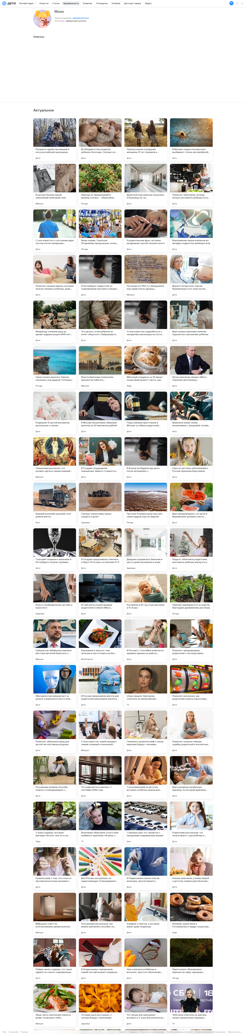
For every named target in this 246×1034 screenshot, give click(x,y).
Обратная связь (234, 1032)
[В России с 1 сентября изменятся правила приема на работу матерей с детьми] (145, 640)
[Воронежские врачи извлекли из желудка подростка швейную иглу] (191, 230)
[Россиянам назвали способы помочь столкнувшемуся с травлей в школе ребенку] (54, 777)
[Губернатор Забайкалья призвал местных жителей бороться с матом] (54, 640)
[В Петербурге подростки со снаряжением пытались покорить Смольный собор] (100, 276)
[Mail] (4, 3)
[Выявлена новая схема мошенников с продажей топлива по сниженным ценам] (191, 413)
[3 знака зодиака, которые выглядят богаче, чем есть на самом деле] (54, 823)
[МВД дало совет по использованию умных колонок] (54, 914)
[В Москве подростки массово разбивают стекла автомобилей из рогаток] (191, 139)
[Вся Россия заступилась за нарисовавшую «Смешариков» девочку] (100, 868)
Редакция (133, 1032)
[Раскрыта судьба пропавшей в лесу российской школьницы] (54, 139)
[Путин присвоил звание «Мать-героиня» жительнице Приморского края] (191, 367)
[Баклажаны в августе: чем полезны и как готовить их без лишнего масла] (100, 640)
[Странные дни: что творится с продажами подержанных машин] (145, 823)
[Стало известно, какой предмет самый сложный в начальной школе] (100, 732)
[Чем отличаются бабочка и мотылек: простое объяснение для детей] (145, 959)
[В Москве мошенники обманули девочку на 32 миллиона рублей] (100, 413)
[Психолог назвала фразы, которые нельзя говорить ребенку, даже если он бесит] (54, 276)
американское (81, 18)
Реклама (24, 1032)
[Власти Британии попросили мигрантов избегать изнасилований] (100, 367)
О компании (13, 1032)
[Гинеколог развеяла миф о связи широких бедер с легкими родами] (145, 732)
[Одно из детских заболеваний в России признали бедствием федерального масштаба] (191, 458)
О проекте (122, 1032)
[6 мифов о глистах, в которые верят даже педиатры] (145, 914)
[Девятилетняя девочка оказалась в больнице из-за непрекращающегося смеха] (145, 185)
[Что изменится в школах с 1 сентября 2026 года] (100, 777)
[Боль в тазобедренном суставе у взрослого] (54, 595)
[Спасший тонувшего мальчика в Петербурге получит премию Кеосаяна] (54, 549)
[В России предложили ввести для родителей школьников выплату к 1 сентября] (100, 686)
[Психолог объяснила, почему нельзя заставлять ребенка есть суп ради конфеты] (191, 185)
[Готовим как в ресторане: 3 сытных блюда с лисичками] (100, 1005)
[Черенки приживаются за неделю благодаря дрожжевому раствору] (191, 595)
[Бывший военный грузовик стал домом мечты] (54, 504)
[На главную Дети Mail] (11, 3)
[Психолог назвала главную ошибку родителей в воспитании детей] (191, 732)
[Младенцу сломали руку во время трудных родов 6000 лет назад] (54, 322)
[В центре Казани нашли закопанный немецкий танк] (54, 185)
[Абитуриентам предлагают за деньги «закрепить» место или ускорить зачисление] (54, 686)
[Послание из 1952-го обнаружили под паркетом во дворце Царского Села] (145, 276)
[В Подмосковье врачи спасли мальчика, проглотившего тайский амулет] (145, 868)
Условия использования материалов (210, 1032)
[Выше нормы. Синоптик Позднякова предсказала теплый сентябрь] (100, 230)
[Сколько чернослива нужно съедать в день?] (100, 504)
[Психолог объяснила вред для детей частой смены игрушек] (54, 732)
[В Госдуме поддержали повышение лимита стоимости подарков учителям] (100, 458)
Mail (4, 1032)
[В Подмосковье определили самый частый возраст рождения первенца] (100, 959)
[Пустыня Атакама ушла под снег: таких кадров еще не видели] (145, 504)
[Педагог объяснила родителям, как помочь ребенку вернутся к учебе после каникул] (191, 549)
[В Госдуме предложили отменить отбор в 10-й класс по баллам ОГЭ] (100, 549)
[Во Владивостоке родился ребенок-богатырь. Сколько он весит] (100, 139)
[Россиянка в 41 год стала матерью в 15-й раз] (145, 595)
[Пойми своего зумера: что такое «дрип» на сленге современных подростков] (54, 959)
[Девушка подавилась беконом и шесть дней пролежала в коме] (145, 549)
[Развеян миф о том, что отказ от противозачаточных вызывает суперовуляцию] (54, 868)
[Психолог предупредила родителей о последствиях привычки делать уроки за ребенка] (191, 640)
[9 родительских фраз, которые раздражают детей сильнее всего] (145, 230)
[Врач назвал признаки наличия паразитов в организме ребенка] (191, 322)
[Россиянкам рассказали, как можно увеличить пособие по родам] (100, 914)
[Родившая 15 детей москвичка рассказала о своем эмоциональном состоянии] (54, 413)
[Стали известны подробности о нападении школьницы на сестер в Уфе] (145, 322)
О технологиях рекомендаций (151, 1032)
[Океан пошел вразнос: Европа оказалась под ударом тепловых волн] (54, 367)
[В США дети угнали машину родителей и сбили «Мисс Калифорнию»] (100, 595)
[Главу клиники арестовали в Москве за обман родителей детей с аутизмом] (145, 413)
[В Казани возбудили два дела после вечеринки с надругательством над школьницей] (145, 458)
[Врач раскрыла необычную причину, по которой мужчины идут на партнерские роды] (191, 777)
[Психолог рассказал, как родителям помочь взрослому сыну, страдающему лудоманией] (191, 686)
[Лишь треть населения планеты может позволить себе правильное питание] (54, 1005)
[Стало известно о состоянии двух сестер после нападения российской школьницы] (54, 230)
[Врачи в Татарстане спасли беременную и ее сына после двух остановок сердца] (191, 276)
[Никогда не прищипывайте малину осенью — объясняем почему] (100, 185)
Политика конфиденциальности (179, 1032)
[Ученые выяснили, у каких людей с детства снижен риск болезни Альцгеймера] (191, 868)
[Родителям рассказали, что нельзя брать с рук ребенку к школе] (191, 823)
